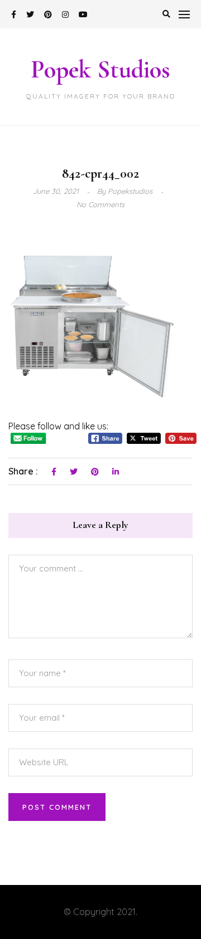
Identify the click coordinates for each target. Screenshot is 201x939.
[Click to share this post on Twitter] (74, 472)
